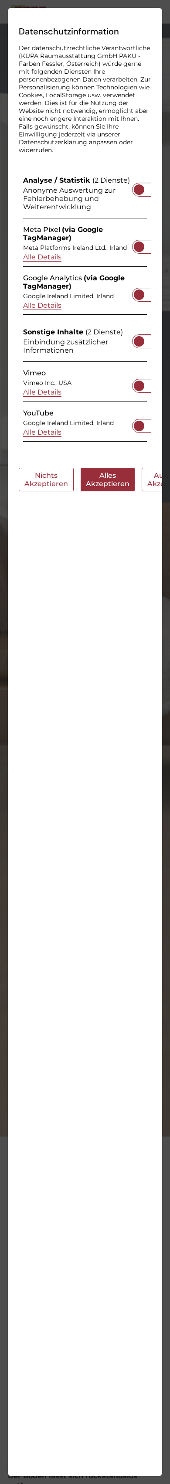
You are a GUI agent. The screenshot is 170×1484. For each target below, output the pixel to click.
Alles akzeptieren (107, 479)
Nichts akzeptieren (46, 479)
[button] (139, 189)
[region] (85, 311)
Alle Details (42, 257)
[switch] (139, 187)
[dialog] (85, 742)
